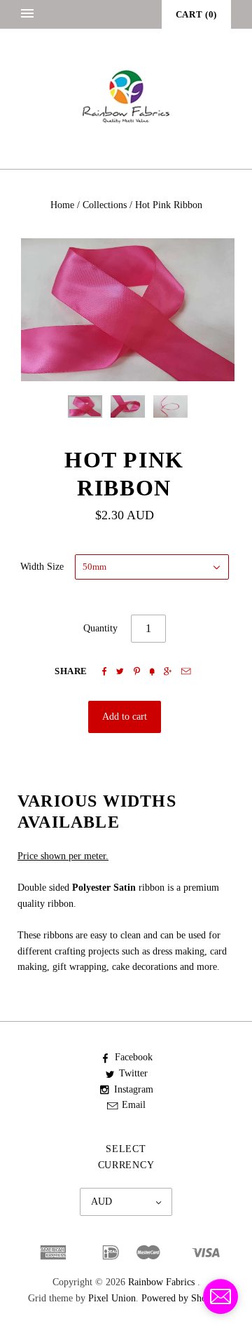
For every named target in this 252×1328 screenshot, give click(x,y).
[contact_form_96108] (220, 1296)
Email (134, 1105)
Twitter (133, 1073)
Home (62, 205)
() (196, 14)
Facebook (134, 1057)
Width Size (42, 566)
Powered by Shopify (181, 1298)
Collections (105, 205)
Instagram (133, 1089)
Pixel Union (112, 1298)
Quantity (100, 628)
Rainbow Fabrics (161, 1282)
